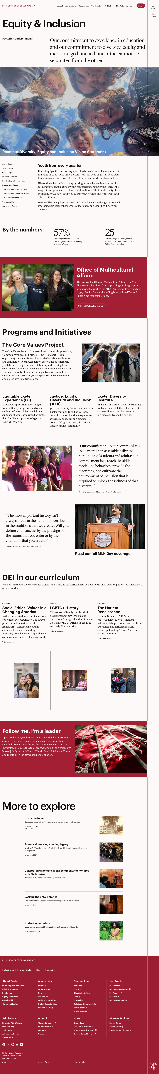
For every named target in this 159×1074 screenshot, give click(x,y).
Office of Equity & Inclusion (16, 189)
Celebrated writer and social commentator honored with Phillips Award (57, 872)
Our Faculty (43, 996)
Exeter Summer (116, 1022)
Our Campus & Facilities (13, 985)
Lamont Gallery (116, 1026)
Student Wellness (81, 1011)
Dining (77, 996)
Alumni (129, 5)
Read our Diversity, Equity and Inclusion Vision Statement (54, 151)
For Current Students (118, 989)
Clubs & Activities (82, 992)
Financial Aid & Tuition (12, 1022)
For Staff (113, 996)
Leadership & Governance (13, 181)
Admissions (70, 5)
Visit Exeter (9, 970)
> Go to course (8, 641)
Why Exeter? (7, 168)
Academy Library (45, 1007)
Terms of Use (43, 1062)
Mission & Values (9, 176)
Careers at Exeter (9, 206)
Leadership (7, 992)
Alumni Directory (46, 1022)
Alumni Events (44, 1026)
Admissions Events (10, 1033)
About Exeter (8, 164)
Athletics (109, 5)
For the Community (118, 1000)
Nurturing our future (37, 923)
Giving (41, 1033)
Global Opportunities (47, 1004)
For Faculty (114, 992)
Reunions (42, 1030)
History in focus (34, 818)
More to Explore (119, 1018)
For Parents (114, 985)
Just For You (116, 981)
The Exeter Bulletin (82, 1026)
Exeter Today (79, 1022)
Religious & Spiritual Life (85, 1004)
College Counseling (47, 1000)
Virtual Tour (7, 1037)
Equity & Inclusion (10, 185)
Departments (44, 989)
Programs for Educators (120, 1030)
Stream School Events (83, 1033)
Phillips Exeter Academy (18, 5)
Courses (42, 992)
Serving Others (80, 1007)
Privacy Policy (80, 1062)
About (60, 5)
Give (38, 970)
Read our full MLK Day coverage (102, 553)
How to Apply (25, 970)
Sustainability (8, 202)
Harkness (42, 985)
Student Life (97, 5)
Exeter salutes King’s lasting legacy (46, 844)
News (77, 1018)
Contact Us (49, 970)
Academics (84, 5)
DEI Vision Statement (13, 197)
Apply (141, 5)
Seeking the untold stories (41, 896)
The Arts (120, 5)
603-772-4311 (8, 1062)
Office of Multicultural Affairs (16, 193)
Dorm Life (78, 1000)
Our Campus (7, 172)
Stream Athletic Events (84, 1030)
